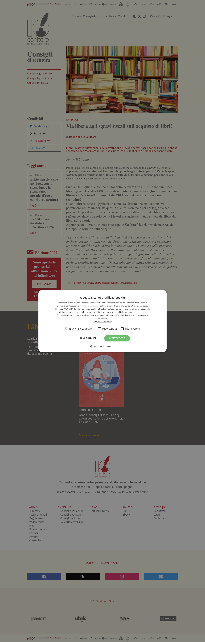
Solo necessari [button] (88, 338)
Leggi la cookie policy (102, 321)
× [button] (163, 293)
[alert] (102, 321)
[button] (102, 346)
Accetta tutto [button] (117, 338)
